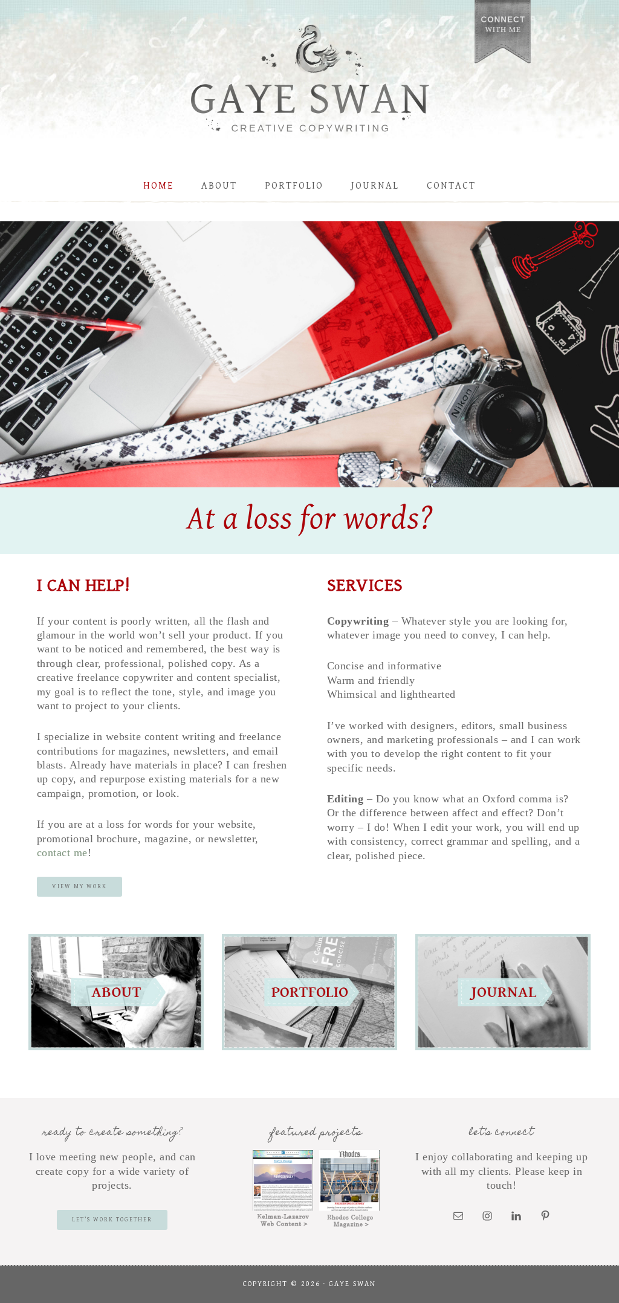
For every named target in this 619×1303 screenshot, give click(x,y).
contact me (62, 852)
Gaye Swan (309, 81)
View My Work (79, 886)
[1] (309, 477)
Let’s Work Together (112, 1219)
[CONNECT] (503, 34)
